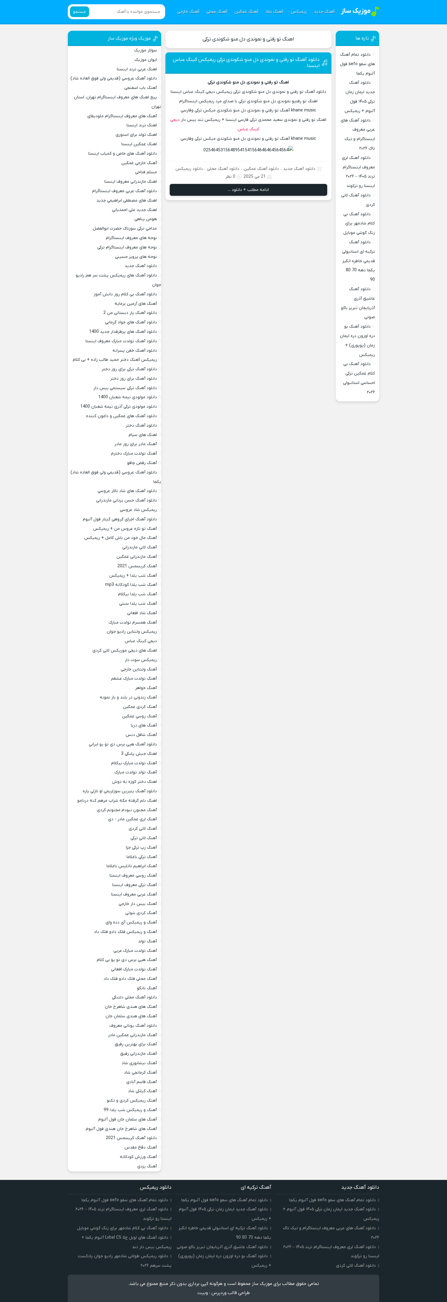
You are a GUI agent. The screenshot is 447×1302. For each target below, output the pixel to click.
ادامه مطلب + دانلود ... (248, 190)
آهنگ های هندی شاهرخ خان (131, 1007)
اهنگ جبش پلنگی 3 (139, 754)
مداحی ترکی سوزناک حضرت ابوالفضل (125, 228)
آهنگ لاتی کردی (143, 829)
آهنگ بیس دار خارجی (138, 904)
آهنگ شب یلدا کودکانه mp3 (131, 585)
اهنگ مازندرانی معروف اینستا (130, 182)
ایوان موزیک (145, 60)
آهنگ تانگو (147, 988)
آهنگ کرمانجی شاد (140, 1072)
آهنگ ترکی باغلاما (141, 857)
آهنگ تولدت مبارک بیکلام (134, 763)
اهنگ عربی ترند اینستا (137, 69)
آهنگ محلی (216, 12)
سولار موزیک (145, 50)
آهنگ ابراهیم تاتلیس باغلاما (131, 866)
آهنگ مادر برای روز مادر (135, 444)
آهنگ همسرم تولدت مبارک (133, 622)
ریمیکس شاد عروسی (138, 510)
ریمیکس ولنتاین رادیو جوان (132, 632)
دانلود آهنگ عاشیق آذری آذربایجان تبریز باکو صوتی (222, 1247)
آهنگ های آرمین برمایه (136, 304)
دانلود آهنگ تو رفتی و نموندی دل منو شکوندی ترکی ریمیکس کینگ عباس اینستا (246, 63)
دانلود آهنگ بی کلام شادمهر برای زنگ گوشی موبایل (359, 223)
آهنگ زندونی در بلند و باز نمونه (128, 697)
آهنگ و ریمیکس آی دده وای (131, 922)
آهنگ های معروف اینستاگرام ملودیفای (122, 116)
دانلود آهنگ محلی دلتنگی (134, 997)
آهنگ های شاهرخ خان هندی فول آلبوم (121, 1129)
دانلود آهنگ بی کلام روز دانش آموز (125, 294)
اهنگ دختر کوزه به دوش (134, 782)
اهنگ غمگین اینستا (139, 144)
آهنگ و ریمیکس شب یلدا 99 (130, 1110)
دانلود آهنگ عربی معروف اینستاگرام (124, 191)
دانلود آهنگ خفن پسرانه (135, 351)
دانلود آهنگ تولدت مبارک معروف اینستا (121, 341)
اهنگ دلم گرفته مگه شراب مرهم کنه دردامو (117, 801)
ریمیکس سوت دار (141, 660)
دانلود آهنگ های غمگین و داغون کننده (121, 416)
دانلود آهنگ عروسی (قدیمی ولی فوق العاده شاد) (114, 78)
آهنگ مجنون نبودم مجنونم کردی (127, 810)
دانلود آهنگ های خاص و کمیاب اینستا (122, 154)
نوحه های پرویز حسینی (136, 257)
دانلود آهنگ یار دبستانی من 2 (130, 313)
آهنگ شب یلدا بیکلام (137, 594)
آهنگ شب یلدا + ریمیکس (133, 576)
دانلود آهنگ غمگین (261, 169)
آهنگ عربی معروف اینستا (134, 894)
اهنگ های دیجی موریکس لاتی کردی (124, 650)
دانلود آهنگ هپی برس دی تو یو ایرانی (123, 744)
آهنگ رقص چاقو (142, 463)
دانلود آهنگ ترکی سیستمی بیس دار (125, 388)
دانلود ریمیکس (189, 169)
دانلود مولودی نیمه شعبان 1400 (127, 397)
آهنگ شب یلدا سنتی (138, 604)
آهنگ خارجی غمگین (139, 163)
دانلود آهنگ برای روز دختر (133, 379)
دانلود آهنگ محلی (223, 169)
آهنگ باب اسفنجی (140, 88)
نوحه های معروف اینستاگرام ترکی (127, 247)
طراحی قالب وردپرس (230, 1293)
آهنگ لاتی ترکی (143, 838)
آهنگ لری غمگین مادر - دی (132, 819)
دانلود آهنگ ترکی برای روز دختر (129, 369)
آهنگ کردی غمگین (140, 707)
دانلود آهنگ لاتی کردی (356, 1266)
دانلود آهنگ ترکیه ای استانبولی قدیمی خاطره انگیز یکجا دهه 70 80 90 (358, 261)
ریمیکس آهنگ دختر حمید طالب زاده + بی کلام (115, 360)
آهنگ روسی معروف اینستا (133, 875)
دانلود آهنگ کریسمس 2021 (131, 1138)
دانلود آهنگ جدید (299, 169)
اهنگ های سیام (143, 435)
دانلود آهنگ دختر (141, 425)
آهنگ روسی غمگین (139, 716)
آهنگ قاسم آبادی (141, 1082)
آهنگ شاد (274, 12)
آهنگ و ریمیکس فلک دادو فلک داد (125, 932)
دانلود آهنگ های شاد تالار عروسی (127, 491)
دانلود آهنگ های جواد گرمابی (131, 322)
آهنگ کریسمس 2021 (137, 566)
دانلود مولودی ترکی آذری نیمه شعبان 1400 (118, 407)
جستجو (79, 11)
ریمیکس (299, 12)
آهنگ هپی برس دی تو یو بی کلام (127, 960)
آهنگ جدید (324, 12)
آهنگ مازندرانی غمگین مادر (132, 1035)
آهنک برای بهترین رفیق (136, 1044)
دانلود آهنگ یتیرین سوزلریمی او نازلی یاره (120, 791)
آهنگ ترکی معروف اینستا (134, 885)
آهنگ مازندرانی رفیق (138, 1054)
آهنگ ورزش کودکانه (138, 1157)
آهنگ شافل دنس (141, 735)
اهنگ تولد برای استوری (136, 135)
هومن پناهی (145, 219)
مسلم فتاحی (146, 172)
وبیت (202, 1293)
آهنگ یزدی (147, 1166)
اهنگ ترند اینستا (141, 125)
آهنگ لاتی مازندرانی (139, 547)
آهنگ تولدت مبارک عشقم (134, 678)
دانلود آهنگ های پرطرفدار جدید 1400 (123, 332)
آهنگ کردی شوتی (141, 913)
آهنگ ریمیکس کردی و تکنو (132, 1100)
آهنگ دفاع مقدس (140, 1147)
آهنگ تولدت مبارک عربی (135, 951)
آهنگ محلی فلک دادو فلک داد (130, 979)
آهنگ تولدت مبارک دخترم (134, 453)
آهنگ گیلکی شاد (142, 1091)
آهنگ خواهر (146, 688)
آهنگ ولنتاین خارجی (139, 669)
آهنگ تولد (147, 941)
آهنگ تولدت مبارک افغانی (134, 969)
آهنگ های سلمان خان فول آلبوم (127, 1119)
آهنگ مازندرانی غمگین (136, 557)
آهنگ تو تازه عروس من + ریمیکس (125, 529)
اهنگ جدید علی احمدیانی (134, 210)
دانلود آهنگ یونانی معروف (133, 1026)
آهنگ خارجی (188, 12)
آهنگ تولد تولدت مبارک (135, 772)
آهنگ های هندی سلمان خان (131, 1016)
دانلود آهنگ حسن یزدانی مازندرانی (126, 500)
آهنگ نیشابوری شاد (139, 1063)
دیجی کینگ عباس (141, 641)
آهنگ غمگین (246, 12)
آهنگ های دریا (144, 725)
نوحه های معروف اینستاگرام (131, 238)
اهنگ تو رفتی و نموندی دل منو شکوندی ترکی (248, 39)
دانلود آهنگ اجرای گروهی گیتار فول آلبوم (120, 519)
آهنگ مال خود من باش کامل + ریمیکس (120, 538)
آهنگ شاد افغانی (142, 613)
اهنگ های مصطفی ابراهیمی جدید (126, 200)
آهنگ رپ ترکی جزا (141, 847)
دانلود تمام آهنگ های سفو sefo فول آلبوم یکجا (357, 64)
